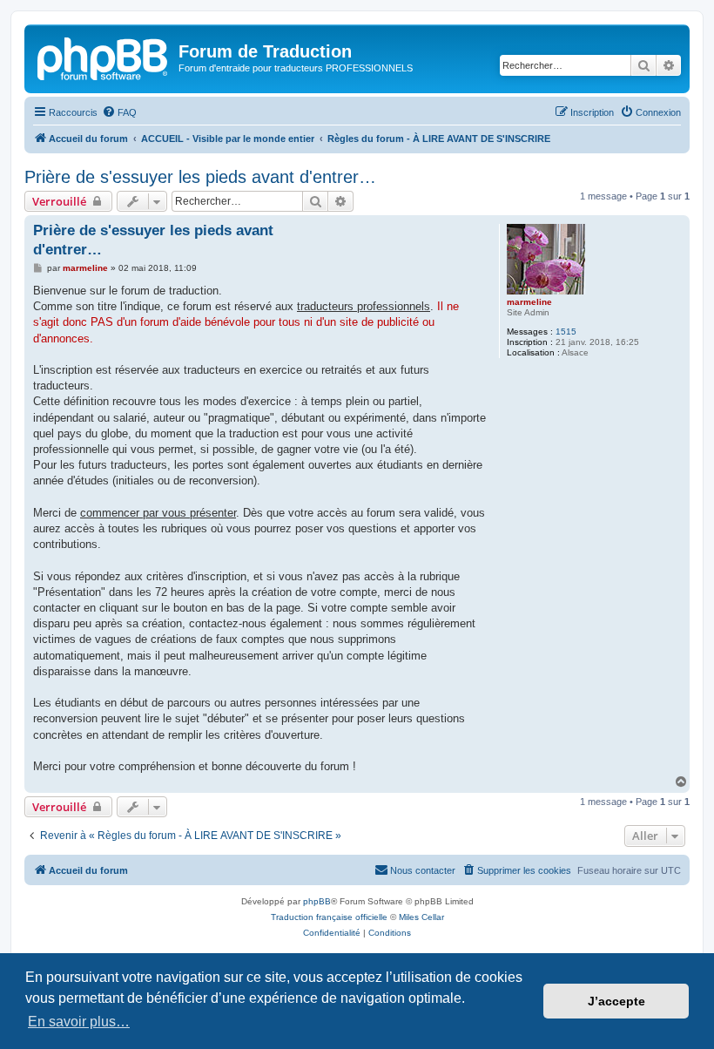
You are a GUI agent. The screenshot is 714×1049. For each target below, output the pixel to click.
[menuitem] (119, 112)
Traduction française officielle (329, 917)
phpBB (317, 901)
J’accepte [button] (616, 1001)
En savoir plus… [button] (79, 1021)
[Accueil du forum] (103, 57)
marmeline (529, 302)
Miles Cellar (421, 917)
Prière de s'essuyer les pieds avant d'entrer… (200, 176)
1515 (566, 331)
